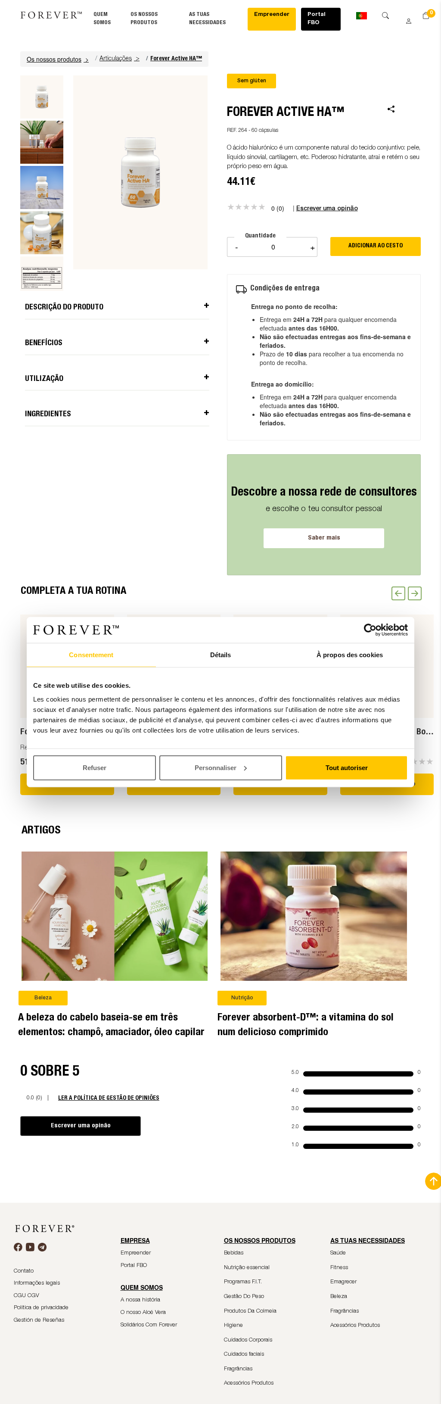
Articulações (115, 59)
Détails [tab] (220, 654)
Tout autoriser (347, 767)
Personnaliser (215, 767)
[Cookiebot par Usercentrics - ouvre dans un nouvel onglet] (370, 630)
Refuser (94, 767)
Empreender (271, 15)
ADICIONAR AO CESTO (375, 246)
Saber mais (324, 538)
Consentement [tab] (91, 654)
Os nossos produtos (58, 59)
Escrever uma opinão (81, 1126)
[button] (59, 59)
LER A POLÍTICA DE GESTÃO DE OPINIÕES (108, 1098)
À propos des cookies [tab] (350, 654)
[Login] (405, 18)
